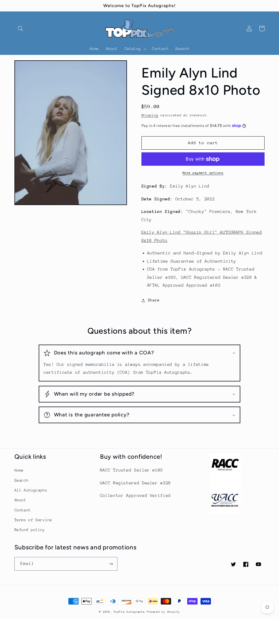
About (20, 500)
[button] (20, 28)
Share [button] (154, 300)
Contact (22, 510)
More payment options (203, 173)
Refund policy (29, 530)
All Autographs (30, 490)
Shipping (149, 115)
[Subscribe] (110, 563)
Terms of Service (33, 520)
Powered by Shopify (163, 612)
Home (19, 470)
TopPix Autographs (129, 612)
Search (21, 480)
